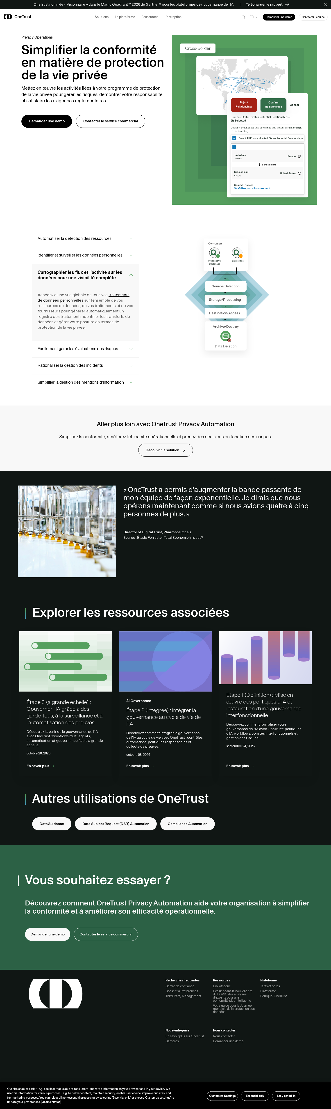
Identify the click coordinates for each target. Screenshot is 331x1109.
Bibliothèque (222, 986)
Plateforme (268, 991)
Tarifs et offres (270, 986)
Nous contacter (224, 1036)
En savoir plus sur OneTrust (185, 1036)
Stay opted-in (286, 1096)
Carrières (172, 1041)
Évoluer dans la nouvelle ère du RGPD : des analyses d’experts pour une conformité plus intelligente (233, 996)
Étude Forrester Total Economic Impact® (170, 537)
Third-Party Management (183, 996)
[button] (327, 4)
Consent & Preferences (182, 991)
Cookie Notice (51, 1102)
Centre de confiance (180, 986)
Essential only (255, 1096)
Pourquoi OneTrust (273, 996)
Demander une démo (228, 1041)
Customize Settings (222, 1096)
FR (252, 17)
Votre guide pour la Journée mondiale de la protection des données (234, 1008)
